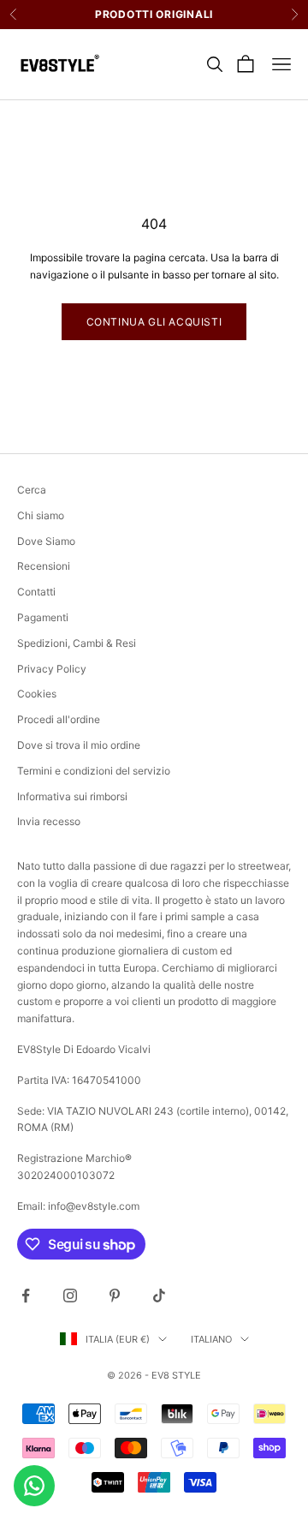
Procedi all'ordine (58, 719)
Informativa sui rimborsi (72, 796)
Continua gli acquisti (154, 321)
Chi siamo (40, 515)
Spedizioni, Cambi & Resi (76, 643)
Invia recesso (48, 821)
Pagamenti (42, 617)
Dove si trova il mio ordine (78, 745)
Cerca (31, 489)
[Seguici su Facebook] (25, 1295)
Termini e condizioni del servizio (93, 770)
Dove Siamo (46, 541)
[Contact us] (34, 1485)
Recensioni (43, 566)
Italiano (211, 1339)
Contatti (36, 591)
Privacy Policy (51, 668)
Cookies (36, 693)
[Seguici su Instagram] (70, 1295)
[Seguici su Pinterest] (114, 1295)
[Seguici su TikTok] (159, 1295)
